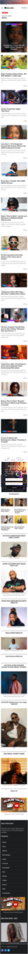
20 (18, 458)
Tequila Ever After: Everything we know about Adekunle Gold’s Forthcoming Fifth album (13, 366)
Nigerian (14, 25)
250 (20, 460)
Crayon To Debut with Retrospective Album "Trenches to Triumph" (13, 440)
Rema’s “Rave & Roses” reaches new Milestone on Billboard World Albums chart (14, 218)
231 (7, 460)
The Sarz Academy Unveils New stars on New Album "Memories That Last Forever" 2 (13, 329)
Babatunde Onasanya (12, 946)
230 (5, 460)
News (9, 67)
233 (12, 460)
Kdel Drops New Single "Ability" (5, 510)
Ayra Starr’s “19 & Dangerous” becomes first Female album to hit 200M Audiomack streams (13, 146)
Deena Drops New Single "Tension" (19, 527)
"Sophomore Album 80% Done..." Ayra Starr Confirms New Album (13, 293)
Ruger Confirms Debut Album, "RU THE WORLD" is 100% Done (13, 75)
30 (20, 458)
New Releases (6, 102)
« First (8, 458)
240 (18, 460)
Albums (4, 67)
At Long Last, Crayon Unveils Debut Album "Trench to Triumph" (14, 47)
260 (23, 460)
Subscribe (14, 487)
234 (14, 460)
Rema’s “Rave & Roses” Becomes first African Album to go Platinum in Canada (14, 403)
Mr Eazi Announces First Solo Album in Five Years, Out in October (12, 257)
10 (16, 458)
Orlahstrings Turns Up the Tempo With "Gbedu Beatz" (7, 528)
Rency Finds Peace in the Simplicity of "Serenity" (20, 511)
